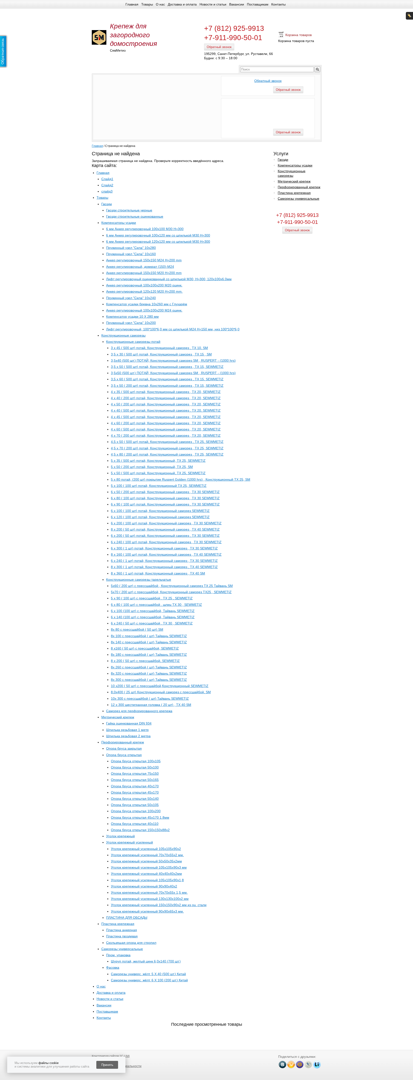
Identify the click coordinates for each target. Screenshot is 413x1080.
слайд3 (107, 191)
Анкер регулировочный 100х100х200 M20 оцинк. (144, 285)
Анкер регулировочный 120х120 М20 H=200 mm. (144, 291)
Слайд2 (107, 185)
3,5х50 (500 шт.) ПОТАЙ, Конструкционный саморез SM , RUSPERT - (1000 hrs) (173, 373)
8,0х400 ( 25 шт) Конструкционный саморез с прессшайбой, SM (161, 692)
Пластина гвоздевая (122, 936)
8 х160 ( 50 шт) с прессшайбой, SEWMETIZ (145, 648)
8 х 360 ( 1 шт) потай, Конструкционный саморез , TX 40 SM (158, 573)
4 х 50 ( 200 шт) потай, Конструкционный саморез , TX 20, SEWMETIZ (166, 404)
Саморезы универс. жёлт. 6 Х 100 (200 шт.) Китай (149, 980)
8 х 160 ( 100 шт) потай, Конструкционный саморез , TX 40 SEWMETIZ (166, 554)
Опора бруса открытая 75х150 (135, 773)
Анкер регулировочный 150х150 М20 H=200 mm (144, 273)
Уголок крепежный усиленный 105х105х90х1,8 (147, 880)
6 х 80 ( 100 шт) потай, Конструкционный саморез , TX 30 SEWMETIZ (165, 498)
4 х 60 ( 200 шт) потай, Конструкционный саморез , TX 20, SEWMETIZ (166, 423)
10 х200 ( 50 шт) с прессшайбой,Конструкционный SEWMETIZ (159, 686)
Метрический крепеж (117, 717)
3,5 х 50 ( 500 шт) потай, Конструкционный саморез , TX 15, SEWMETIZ (167, 367)
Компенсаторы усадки (118, 223)
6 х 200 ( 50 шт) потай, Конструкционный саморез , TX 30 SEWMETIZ (165, 535)
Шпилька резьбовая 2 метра (128, 736)
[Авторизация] (409, 16)
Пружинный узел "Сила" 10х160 (131, 254)
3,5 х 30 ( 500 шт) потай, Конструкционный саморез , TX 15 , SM (161, 354)
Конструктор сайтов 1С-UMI (111, 1056)
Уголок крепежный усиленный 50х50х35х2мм (146, 861)
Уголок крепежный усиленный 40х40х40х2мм (146, 874)
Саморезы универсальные (122, 949)
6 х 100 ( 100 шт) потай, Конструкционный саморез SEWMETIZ (160, 511)
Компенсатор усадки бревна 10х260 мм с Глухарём (146, 304)
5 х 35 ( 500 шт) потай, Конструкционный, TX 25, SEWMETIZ (158, 460)
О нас (160, 4)
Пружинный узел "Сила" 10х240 (131, 298)
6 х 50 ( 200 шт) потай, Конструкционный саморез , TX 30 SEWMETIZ (165, 492)
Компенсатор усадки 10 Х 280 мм (132, 316)
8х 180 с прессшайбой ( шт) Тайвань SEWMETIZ (149, 654)
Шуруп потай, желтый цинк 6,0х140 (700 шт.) (146, 961)
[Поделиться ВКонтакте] (282, 1064)
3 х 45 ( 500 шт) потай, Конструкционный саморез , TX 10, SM (159, 348)
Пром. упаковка (118, 955)
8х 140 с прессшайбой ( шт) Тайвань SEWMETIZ (149, 642)
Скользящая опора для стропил (131, 943)
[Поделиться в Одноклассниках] (291, 1064)
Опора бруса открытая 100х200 (136, 811)
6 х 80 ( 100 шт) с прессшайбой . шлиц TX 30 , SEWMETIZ (156, 605)
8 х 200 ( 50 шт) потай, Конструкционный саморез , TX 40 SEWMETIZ (165, 529)
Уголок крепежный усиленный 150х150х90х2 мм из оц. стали (158, 905)
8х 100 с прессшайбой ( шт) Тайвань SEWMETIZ (149, 636)
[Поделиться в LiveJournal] (308, 1064)
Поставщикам (257, 4)
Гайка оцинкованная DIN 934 (129, 723)
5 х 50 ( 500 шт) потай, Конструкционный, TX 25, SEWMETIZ (158, 473)
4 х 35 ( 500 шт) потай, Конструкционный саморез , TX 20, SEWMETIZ (166, 392)
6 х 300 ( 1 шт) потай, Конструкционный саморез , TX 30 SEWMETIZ (164, 548)
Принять (107, 1065)
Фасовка (112, 967)
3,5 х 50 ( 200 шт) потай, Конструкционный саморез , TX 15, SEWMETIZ (167, 385)
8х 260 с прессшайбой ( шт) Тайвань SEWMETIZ (149, 667)
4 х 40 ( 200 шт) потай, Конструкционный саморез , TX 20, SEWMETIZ (166, 398)
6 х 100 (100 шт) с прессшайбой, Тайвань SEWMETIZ (153, 611)
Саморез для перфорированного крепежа (139, 711)
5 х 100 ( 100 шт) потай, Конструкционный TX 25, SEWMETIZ (158, 486)
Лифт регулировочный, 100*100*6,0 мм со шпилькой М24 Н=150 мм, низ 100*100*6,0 (172, 329)
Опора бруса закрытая (124, 748)
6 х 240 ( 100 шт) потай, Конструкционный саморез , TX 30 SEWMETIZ (166, 542)
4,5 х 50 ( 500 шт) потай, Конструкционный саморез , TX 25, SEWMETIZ (167, 442)
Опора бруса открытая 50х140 (135, 799)
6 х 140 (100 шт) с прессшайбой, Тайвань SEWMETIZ (153, 617)
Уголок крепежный (120, 836)
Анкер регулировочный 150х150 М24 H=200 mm (144, 260)
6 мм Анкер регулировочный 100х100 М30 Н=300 (145, 229)
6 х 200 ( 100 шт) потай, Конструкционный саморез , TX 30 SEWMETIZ (166, 523)
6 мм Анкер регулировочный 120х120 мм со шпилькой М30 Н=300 (158, 241)
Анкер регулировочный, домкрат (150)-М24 (140, 267)
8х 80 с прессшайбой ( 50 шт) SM (137, 629)
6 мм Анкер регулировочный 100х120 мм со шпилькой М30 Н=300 (158, 235)
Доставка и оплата (182, 4)
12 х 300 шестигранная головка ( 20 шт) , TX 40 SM (151, 705)
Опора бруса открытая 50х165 (135, 780)
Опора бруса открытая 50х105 (135, 805)
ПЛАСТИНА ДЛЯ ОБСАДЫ (126, 917)
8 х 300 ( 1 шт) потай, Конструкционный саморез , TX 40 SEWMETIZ (164, 567)
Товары (147, 4)
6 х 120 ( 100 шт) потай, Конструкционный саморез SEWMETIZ (160, 517)
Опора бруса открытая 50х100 (135, 767)
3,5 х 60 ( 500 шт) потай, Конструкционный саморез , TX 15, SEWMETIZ (167, 379)
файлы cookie (48, 1063)
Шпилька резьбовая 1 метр (127, 730)
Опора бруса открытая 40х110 (134, 824)
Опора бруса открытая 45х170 (135, 792)
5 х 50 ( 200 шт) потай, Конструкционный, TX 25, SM (152, 467)
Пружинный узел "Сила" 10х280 (131, 248)
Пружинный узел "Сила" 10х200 (131, 323)
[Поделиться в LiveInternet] (317, 1064)
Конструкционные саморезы (123, 335)
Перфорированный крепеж (122, 742)
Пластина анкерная (121, 930)
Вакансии (236, 4)
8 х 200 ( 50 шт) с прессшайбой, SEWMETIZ (145, 661)
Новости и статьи (213, 4)
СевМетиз (117, 50)
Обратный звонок (219, 47)
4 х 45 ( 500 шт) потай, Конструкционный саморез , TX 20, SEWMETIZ (166, 417)
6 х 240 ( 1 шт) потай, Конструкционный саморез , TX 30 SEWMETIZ (164, 561)
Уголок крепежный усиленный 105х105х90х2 (146, 849)
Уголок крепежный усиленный (129, 842)
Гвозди (106, 204)
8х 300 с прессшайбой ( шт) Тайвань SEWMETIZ (149, 680)
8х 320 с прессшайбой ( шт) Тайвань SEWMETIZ (149, 673)
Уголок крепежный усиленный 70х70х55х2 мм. (147, 855)
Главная (131, 4)
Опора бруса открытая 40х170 (135, 786)
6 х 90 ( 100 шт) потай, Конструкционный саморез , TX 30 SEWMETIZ (165, 504)
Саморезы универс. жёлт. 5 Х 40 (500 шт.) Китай (148, 974)
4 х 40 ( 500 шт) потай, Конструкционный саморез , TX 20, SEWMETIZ (166, 410)
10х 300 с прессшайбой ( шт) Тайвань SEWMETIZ (150, 698)
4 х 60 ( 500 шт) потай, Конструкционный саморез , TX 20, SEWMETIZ (166, 429)
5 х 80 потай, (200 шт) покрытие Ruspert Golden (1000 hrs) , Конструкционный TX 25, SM (180, 479)
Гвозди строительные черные (129, 210)
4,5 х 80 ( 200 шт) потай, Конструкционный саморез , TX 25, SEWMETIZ (167, 454)
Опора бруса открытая (124, 755)
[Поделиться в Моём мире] (300, 1064)
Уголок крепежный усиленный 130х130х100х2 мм (150, 899)
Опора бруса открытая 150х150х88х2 (140, 830)
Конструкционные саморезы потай (133, 342)
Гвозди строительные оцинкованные (134, 216)
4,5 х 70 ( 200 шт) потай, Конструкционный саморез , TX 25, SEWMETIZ (167, 448)
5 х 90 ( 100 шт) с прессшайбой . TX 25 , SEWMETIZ (152, 598)
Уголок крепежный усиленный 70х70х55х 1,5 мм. (149, 892)
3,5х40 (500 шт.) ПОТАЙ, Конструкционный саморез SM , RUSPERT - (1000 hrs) (173, 360)
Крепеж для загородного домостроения (133, 34)
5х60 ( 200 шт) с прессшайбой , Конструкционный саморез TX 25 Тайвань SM (172, 586)
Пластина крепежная (117, 924)
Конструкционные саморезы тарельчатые (138, 579)
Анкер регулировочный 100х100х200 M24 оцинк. (144, 310)
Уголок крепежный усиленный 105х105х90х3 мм (149, 867)
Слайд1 (107, 179)
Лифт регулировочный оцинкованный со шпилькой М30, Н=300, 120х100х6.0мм (169, 279)
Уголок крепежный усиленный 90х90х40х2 (144, 886)
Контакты (278, 4)
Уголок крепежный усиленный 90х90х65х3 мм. (147, 911)
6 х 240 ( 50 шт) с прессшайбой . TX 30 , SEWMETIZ (152, 623)
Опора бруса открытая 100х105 (136, 761)
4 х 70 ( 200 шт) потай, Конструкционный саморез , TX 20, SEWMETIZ (166, 435)
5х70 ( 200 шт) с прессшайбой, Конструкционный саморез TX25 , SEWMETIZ (171, 592)
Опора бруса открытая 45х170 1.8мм (140, 817)
